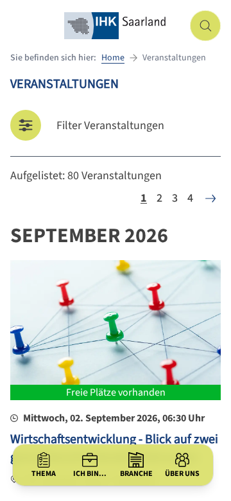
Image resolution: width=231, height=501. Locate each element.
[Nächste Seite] (210, 198)
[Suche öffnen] (205, 25)
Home (112, 57)
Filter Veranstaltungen (110, 126)
